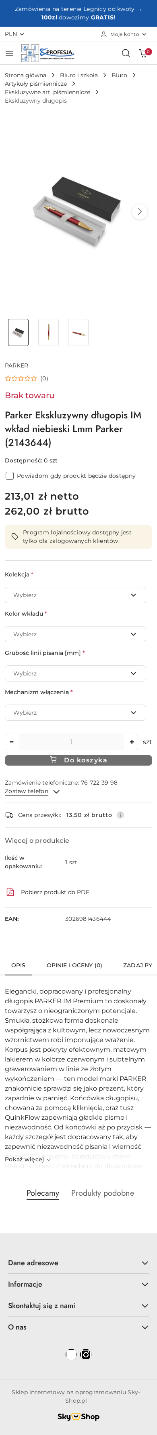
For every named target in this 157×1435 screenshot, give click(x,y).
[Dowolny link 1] (71, 1354)
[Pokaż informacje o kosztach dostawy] (120, 814)
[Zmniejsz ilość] (11, 742)
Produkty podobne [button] (102, 1193)
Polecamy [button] (43, 1193)
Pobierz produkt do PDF (55, 892)
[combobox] (75, 595)
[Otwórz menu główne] (9, 53)
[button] (140, 212)
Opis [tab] (18, 965)
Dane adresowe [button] (33, 1263)
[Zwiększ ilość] (132, 742)
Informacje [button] (25, 1284)
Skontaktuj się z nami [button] (41, 1305)
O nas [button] (17, 1327)
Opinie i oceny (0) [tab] (75, 965)
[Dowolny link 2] (85, 1354)
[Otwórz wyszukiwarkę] (126, 53)
